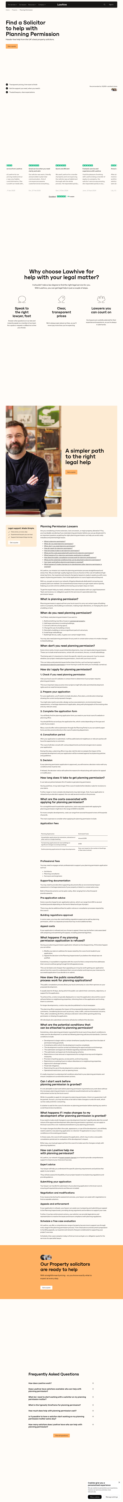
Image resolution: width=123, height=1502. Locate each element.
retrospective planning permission (52, 665)
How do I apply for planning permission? (58, 548)
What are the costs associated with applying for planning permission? (69, 553)
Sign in (111, 4)
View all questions (61, 1435)
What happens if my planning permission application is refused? (67, 555)
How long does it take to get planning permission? (62, 551)
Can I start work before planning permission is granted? (63, 562)
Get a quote (12, 46)
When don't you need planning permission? (59, 546)
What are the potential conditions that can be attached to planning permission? (72, 560)
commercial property (77, 621)
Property (14, 10)
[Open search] (104, 5)
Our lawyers (22, 4)
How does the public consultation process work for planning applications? (70, 557)
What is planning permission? (54, 541)
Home (8, 10)
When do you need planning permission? (58, 544)
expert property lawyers (67, 1157)
